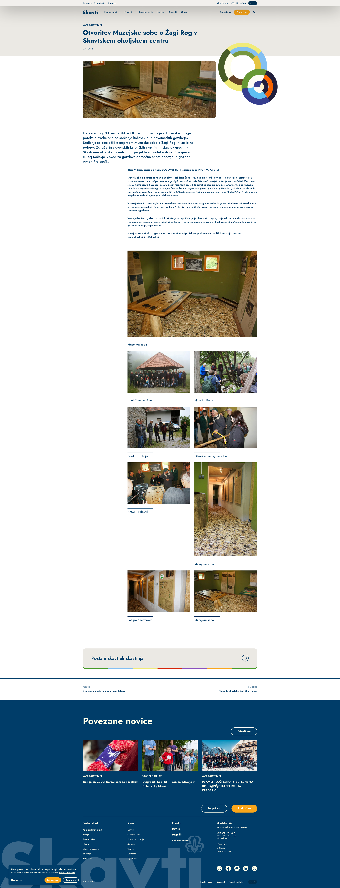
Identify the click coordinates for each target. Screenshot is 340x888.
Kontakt (131, 829)
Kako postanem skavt (92, 829)
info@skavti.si (222, 3)
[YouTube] (237, 868)
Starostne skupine (91, 848)
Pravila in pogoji (206, 882)
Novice (176, 829)
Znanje (86, 834)
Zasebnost (221, 882)
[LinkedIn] (245, 868)
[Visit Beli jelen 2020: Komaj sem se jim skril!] (110, 755)
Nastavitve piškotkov (236, 882)
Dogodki (177, 834)
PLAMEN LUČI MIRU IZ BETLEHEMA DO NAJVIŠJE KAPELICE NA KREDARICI (227, 786)
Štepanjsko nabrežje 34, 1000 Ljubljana (232, 827)
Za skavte (87, 3)
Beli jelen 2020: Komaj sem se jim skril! (110, 782)
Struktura (131, 844)
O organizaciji (134, 834)
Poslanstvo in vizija (136, 839)
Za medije (132, 853)
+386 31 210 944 (238, 3)
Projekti (176, 823)
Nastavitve (16, 880)
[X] (254, 868)
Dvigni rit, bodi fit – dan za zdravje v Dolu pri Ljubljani (168, 784)
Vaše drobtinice (93, 25)
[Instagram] (219, 868)
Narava (86, 844)
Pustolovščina (89, 839)
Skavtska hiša (224, 823)
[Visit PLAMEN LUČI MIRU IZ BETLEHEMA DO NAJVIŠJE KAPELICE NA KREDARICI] (229, 755)
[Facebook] (228, 868)
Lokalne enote (180, 840)
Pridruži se (87, 858)
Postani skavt (90, 823)
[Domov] (90, 12)
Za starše (87, 853)
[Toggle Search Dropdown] (254, 12)
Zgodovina (132, 858)
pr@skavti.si (221, 848)
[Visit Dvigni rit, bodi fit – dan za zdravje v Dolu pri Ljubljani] (170, 755)
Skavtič (131, 848)
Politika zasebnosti (67, 872)
